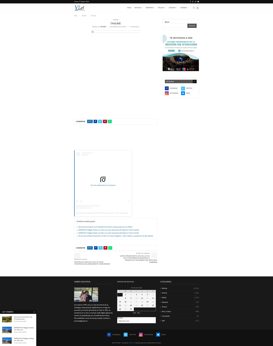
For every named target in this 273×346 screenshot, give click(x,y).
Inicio (129, 8)
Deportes (149, 8)
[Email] (198, 1)
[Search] (194, 8)
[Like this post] (90, 121)
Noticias (138, 8)
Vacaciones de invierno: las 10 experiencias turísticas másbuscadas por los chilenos (105, 227)
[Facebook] (190, 1)
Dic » (139, 313)
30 (131, 309)
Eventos (172, 8)
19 (147, 302)
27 (153, 305)
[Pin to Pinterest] (105, 121)
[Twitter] (193, 1)
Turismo (183, 8)
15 (125, 302)
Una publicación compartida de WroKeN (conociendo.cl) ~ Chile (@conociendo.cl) (103, 213)
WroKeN (103, 27)
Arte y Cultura (180, 311)
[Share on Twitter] (100, 121)
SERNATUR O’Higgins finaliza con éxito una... (24, 329)
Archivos (120, 318)
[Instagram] (195, 1)
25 (142, 305)
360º (180, 321)
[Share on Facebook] (95, 121)
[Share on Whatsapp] (110, 121)
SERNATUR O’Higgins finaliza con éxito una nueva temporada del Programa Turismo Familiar (108, 230)
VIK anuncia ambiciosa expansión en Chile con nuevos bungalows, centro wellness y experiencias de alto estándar (115, 236)
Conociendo (180, 316)
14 (120, 302)
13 (153, 298)
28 (120, 309)
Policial (161, 8)
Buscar (167, 22)
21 (120, 305)
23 (131, 305)
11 (142, 298)
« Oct (134, 313)
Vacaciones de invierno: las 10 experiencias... (23, 318)
